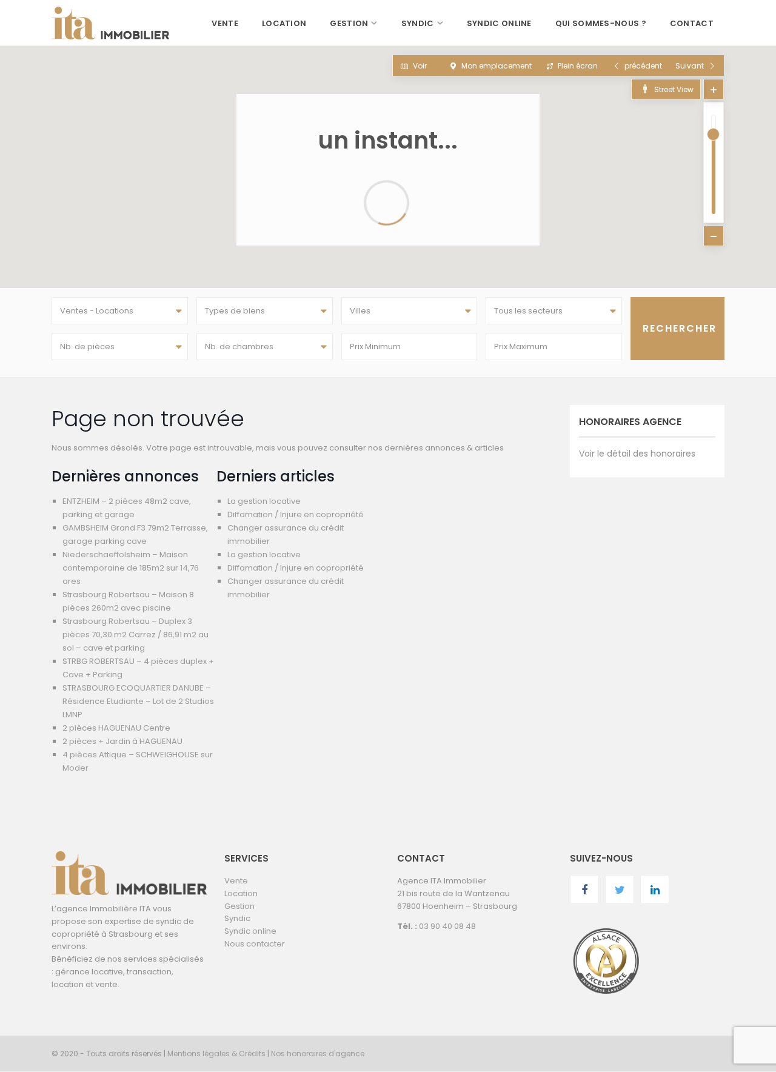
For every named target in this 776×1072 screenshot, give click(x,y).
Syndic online (499, 23)
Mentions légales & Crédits (216, 1053)
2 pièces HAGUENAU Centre (116, 728)
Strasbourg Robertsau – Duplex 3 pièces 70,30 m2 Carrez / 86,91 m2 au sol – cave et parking (135, 634)
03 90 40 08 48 (447, 926)
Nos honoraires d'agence (317, 1053)
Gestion (349, 23)
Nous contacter (254, 944)
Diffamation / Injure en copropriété (295, 514)
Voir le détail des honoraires (637, 453)
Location (284, 23)
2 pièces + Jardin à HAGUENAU (122, 741)
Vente (225, 23)
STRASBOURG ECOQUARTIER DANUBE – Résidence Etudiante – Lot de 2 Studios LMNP (138, 701)
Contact (692, 23)
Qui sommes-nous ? (600, 23)
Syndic (417, 23)
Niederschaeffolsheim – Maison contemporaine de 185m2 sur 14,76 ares (130, 568)
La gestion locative (264, 501)
